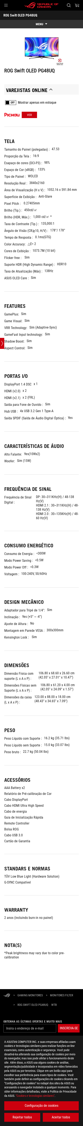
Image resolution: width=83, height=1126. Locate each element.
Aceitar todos (61, 1117)
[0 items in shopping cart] (77, 5)
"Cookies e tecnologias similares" (35, 1095)
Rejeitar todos (22, 1117)
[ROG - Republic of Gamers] (41, 5)
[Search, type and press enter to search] (68, 5)
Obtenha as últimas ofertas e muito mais (32, 1021)
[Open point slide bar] (2, 343)
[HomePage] (6, 995)
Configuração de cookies (41, 1106)
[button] (6, 5)
